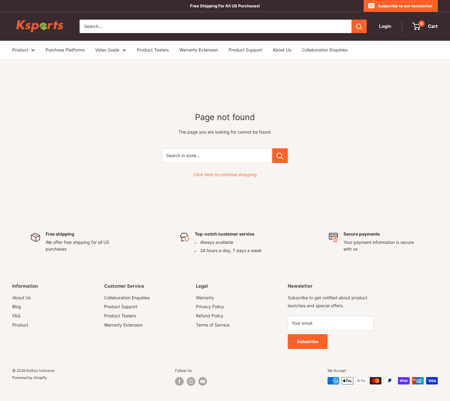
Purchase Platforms (65, 49)
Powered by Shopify (29, 377)
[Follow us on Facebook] (179, 381)
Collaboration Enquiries (324, 49)
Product (20, 49)
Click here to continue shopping (225, 174)
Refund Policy (209, 315)
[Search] (359, 26)
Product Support (245, 49)
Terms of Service (213, 324)
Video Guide (107, 49)
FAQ (16, 315)
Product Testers (153, 49)
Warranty (205, 297)
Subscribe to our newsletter (405, 5)
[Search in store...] (280, 155)
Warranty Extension (198, 49)
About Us (282, 49)
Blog (16, 306)
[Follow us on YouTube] (202, 381)
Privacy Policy (210, 306)
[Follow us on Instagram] (191, 381)
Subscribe (307, 341)
